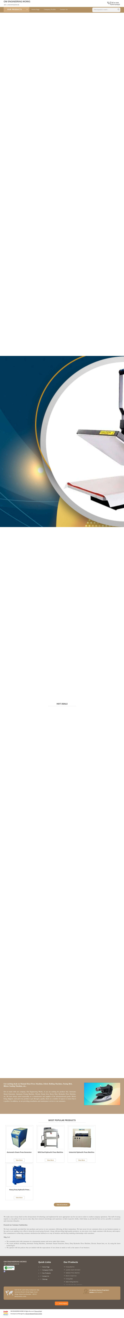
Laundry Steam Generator (73, 1270)
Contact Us (64, 9)
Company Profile (50, 9)
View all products (62, 1205)
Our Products (14, 9)
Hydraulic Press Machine (73, 1273)
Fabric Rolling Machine (72, 1282)
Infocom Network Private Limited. (33, 1313)
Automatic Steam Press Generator (19, 1152)
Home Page (35, 9)
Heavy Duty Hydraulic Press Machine (19, 1190)
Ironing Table (69, 1279)
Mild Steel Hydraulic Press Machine (50, 1152)
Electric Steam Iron (71, 1276)
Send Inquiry (62, 1303)
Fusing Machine (70, 1267)
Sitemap (44, 1279)
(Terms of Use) (38, 1311)
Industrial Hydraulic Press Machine (81, 1152)
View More (19, 1160)
